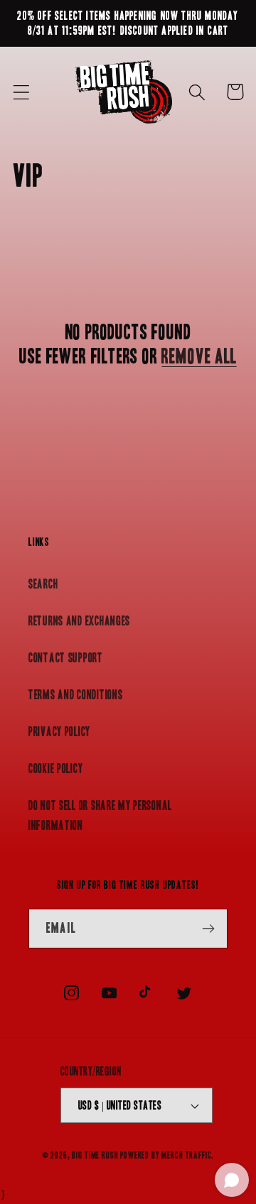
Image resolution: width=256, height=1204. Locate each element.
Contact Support (65, 658)
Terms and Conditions (75, 695)
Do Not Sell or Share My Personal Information (100, 815)
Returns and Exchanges (79, 621)
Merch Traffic (186, 1155)
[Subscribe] (208, 928)
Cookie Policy (55, 768)
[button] (22, 92)
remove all (198, 356)
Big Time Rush (95, 1155)
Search (43, 584)
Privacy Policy (59, 732)
